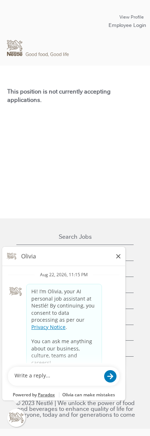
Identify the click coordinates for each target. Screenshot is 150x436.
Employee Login (127, 25)
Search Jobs (75, 237)
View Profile (131, 17)
